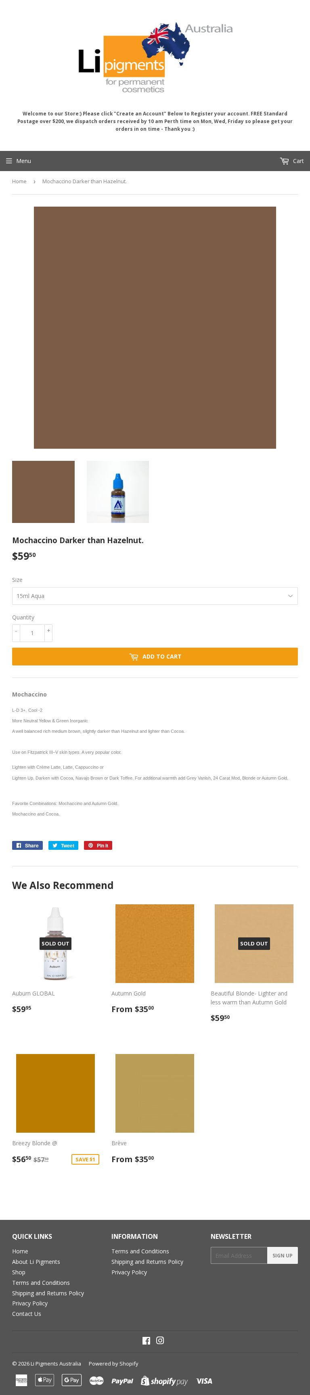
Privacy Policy (30, 1303)
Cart (297, 161)
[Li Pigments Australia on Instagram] (160, 1341)
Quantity (23, 617)
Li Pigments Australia (56, 1363)
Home (19, 181)
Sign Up (282, 1255)
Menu (23, 161)
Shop (18, 1272)
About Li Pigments (36, 1261)
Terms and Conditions (41, 1282)
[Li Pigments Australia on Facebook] (146, 1341)
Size (17, 580)
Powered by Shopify (113, 1363)
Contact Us (26, 1314)
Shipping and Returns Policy (48, 1293)
